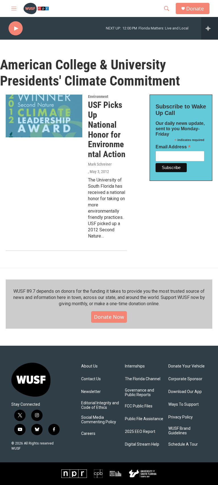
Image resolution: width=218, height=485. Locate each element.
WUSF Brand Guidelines (179, 430)
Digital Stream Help (142, 444)
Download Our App (185, 392)
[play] (15, 28)
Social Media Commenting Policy (98, 419)
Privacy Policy (180, 417)
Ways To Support (183, 404)
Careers (88, 433)
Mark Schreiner (100, 164)
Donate (195, 9)
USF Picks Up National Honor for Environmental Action (106, 129)
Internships (135, 366)
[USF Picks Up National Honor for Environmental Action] (44, 116)
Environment (98, 96)
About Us (89, 366)
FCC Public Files (138, 406)
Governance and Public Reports (139, 392)
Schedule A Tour (183, 444)
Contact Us (91, 379)
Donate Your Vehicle (186, 366)
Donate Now (109, 316)
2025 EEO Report (140, 432)
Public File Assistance (144, 419)
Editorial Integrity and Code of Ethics (100, 405)
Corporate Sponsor (185, 379)
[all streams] (209, 28)
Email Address (173, 147)
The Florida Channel (142, 379)
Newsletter (91, 392)
